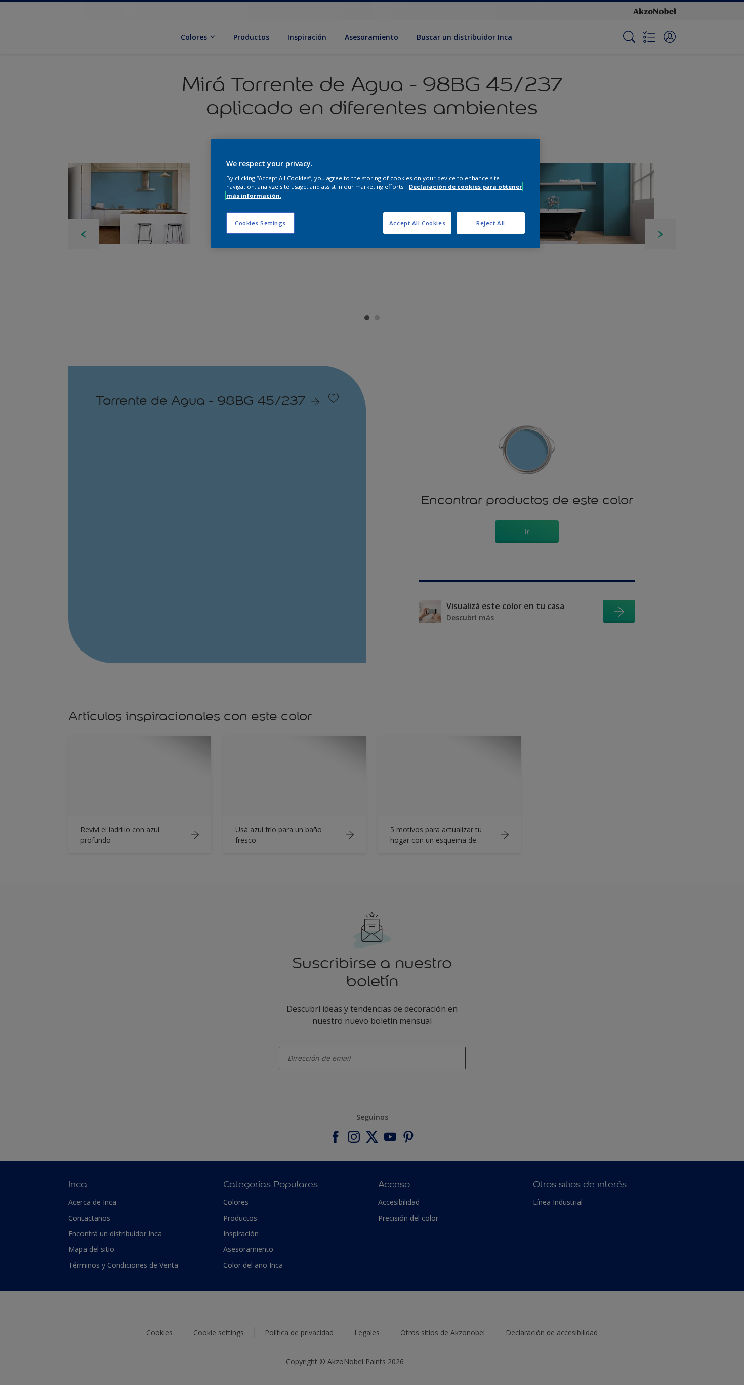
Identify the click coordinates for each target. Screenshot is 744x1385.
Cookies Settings (260, 223)
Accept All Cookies (417, 223)
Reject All (490, 223)
